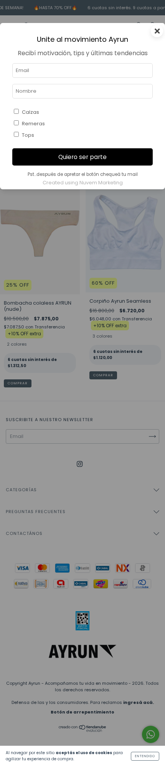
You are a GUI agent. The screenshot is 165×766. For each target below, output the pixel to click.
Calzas (30, 112)
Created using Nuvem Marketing (83, 182)
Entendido (145, 756)
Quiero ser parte (82, 157)
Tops (28, 135)
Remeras (33, 123)
